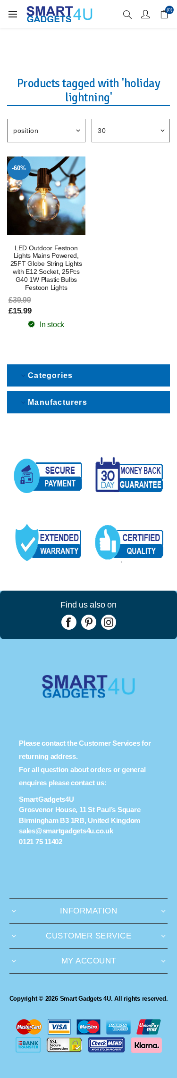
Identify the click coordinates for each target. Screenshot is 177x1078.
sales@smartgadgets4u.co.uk (66, 831)
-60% (18, 168)
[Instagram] (108, 622)
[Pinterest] (88, 622)
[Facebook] (68, 622)
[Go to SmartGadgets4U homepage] (88, 695)
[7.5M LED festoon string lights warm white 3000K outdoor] (46, 195)
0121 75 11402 (40, 842)
